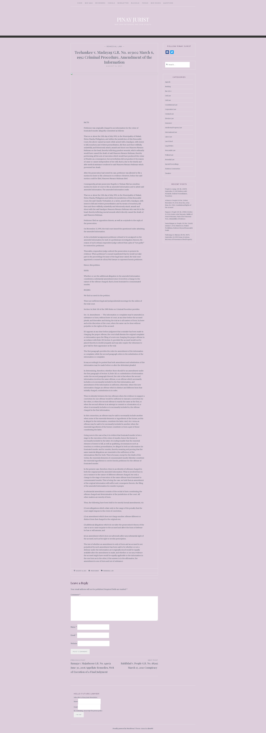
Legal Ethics (169, 146)
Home (79, 3)
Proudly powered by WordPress (123, 728)
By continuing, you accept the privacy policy (88, 711)
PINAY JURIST (133, 19)
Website (74, 643)
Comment (75, 595)
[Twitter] (172, 52)
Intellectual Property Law (173, 128)
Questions (168, 3)
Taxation (168, 173)
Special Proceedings (172, 164)
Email (74, 635)
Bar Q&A (89, 3)
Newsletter (123, 3)
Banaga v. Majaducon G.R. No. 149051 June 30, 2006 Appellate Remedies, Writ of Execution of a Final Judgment (92, 666)
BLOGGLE (135, 3)
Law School (169, 141)
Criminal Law (169, 114)
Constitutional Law (171, 105)
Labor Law (168, 137)
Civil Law (168, 96)
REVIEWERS (100, 3)
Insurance (168, 123)
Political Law (169, 155)
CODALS (111, 3)
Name (74, 627)
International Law (171, 132)
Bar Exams (156, 3)
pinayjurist (95, 570)
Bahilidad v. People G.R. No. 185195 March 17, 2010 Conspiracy (139, 664)
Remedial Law (114, 46)
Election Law (169, 118)
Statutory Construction (172, 169)
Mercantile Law (170, 150)
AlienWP (150, 728)
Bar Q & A (168, 91)
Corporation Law (170, 109)
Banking (168, 86)
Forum (145, 3)
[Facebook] (167, 52)
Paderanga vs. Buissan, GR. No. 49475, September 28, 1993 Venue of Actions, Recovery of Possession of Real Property (178, 237)
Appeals (167, 82)
